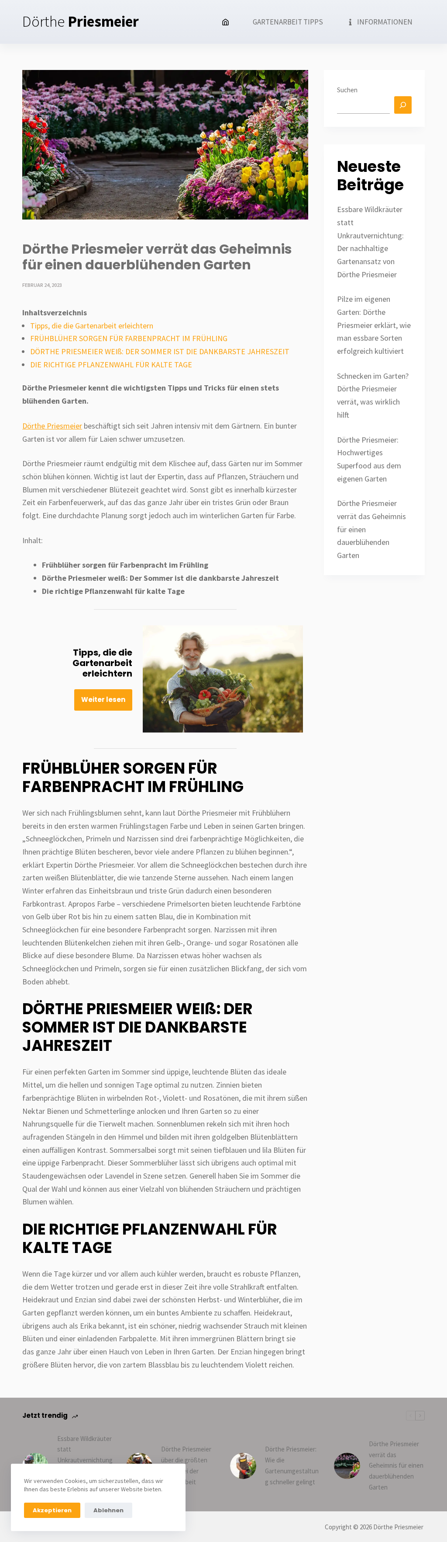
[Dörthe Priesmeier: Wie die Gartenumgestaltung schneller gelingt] (243, 1466)
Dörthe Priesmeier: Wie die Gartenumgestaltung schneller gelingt (292, 1465)
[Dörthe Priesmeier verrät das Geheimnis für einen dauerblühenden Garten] (347, 1466)
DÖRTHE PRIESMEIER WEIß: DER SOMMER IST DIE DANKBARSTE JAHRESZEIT (159, 351)
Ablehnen (108, 1510)
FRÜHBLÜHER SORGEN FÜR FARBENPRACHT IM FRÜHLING (128, 338)
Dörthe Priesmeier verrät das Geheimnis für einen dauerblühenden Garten (396, 1465)
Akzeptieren (52, 1510)
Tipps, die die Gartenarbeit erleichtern (91, 326)
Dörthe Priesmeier (52, 426)
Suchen (347, 90)
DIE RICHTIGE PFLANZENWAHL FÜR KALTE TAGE (111, 364)
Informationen (385, 22)
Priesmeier (80, 21)
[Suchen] (403, 105)
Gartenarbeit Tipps (288, 22)
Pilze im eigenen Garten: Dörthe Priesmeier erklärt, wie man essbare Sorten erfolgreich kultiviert (374, 325)
